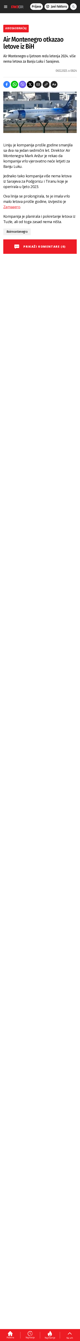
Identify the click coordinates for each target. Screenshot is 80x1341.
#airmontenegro (17, 231)
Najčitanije (50, 1337)
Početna (10, 1337)
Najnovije (30, 1337)
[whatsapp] (14, 84)
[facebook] (6, 84)
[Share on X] (30, 84)
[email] (38, 84)
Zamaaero (11, 206)
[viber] (22, 84)
